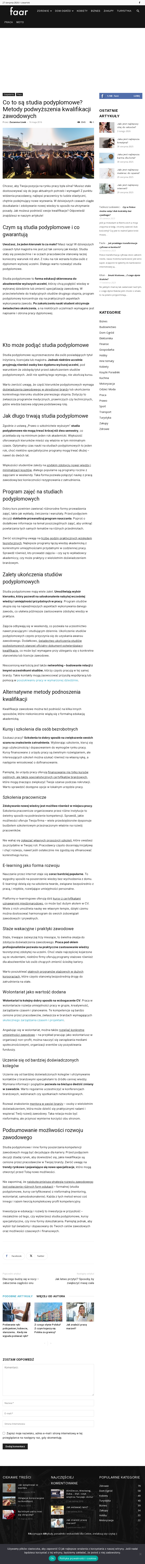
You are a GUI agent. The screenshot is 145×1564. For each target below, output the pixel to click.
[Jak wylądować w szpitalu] (9, 1487)
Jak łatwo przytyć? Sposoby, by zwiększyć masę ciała (74, 1281)
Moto (20, 22)
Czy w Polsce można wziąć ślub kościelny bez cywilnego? (117, 211)
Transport (105, 412)
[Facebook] (139, 2)
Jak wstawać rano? (77, 1507)
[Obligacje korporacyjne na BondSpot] (9, 1501)
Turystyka (124, 10)
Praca (8, 22)
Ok (52, 1558)
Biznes (95, 10)
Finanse (104, 344)
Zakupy (108, 10)
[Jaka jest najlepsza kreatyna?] (106, 142)
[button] (137, 11)
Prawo (103, 400)
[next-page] (50, 1343)
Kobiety (82, 10)
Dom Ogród (63, 10)
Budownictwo (107, 327)
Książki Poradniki (109, 372)
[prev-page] (44, 1343)
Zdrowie (43, 10)
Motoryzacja (107, 383)
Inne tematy (106, 361)
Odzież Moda (107, 389)
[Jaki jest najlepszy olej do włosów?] (106, 127)
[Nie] (140, 1554)
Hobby (103, 355)
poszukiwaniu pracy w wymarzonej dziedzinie (47, 680)
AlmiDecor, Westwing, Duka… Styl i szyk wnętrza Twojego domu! (79, 1493)
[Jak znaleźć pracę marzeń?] (80, 1312)
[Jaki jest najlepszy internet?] (106, 188)
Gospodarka (9, 94)
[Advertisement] (72, 56)
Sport (102, 406)
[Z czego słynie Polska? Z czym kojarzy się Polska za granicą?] (48, 1312)
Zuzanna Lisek (17, 122)
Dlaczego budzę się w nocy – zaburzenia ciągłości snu (21, 1281)
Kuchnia (104, 378)
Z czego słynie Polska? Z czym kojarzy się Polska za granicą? (47, 1328)
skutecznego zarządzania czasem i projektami (33, 1020)
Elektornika (106, 338)
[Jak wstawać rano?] (57, 1510)
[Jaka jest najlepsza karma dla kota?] (106, 158)
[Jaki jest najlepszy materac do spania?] (106, 173)
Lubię (137, 95)
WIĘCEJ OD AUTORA (50, 1296)
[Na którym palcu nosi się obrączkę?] (9, 1514)
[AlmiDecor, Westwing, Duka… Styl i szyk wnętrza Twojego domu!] (57, 1493)
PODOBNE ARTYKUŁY (18, 1296)
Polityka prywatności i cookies (78, 1558)
